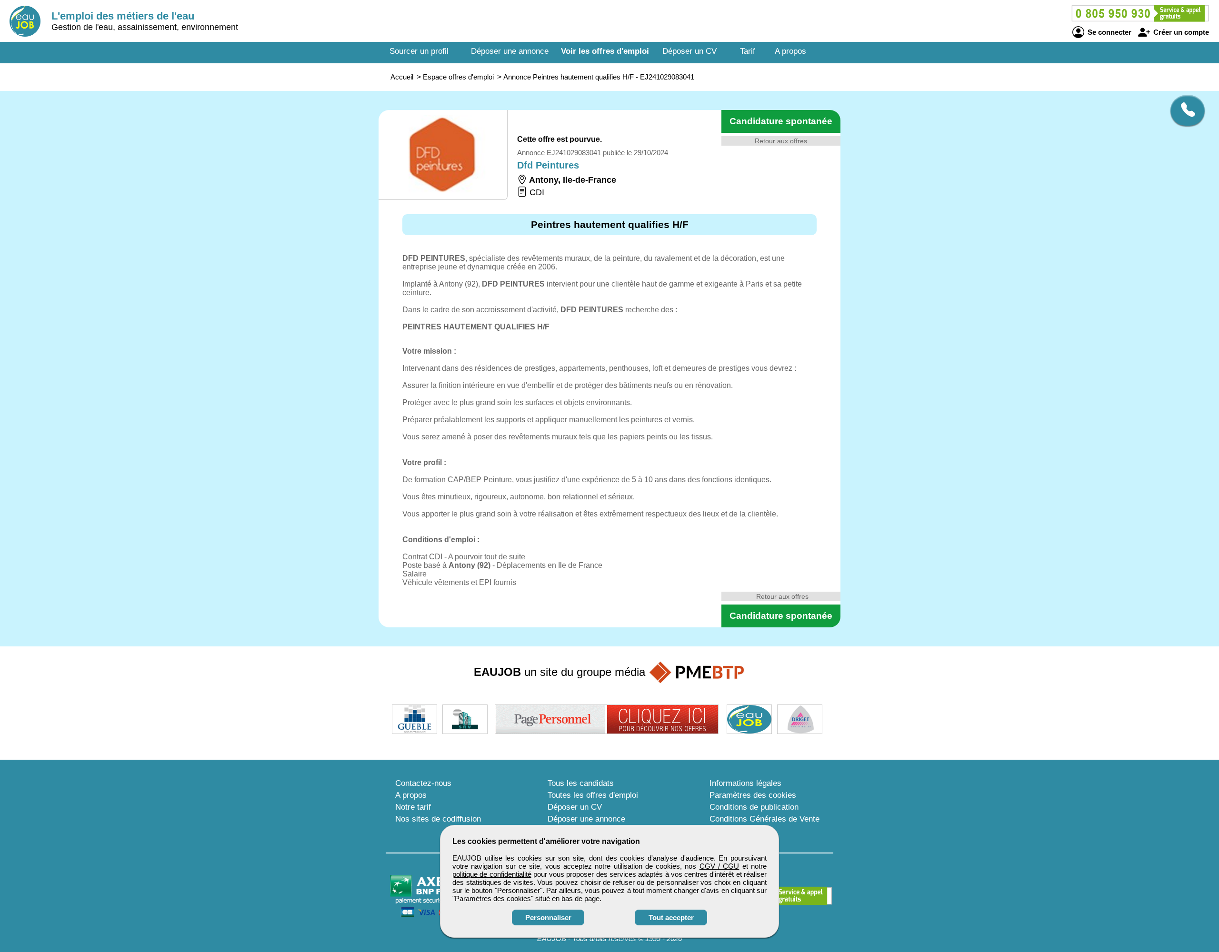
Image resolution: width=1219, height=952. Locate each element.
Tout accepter (671, 917)
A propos (790, 51)
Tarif (747, 51)
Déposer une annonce (510, 51)
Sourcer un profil (419, 51)
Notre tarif (413, 807)
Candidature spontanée (780, 121)
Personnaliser (548, 917)
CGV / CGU (719, 866)
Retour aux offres (781, 141)
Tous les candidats (581, 783)
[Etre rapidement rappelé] (1184, 110)
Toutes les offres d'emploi (593, 795)
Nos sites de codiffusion (438, 818)
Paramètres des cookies (752, 795)
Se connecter (1108, 32)
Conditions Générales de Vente (764, 818)
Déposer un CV (689, 51)
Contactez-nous (423, 783)
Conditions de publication (754, 807)
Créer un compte (1180, 32)
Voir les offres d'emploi (605, 51)
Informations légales (745, 783)
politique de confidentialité (491, 874)
